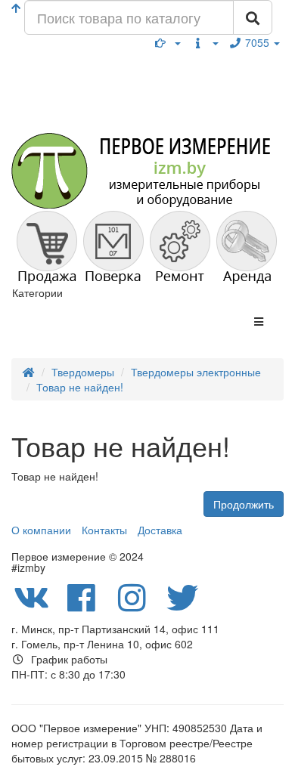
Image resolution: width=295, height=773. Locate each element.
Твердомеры (82, 371)
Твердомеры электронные (196, 371)
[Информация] (205, 42)
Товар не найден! (79, 386)
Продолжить (243, 504)
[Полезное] (168, 42)
